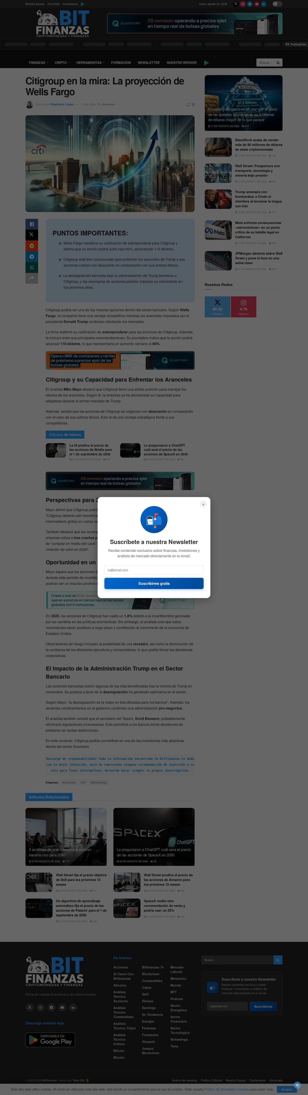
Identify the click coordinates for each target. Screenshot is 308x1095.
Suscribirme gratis (154, 583)
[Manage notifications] (297, 1085)
